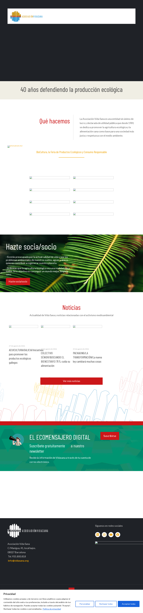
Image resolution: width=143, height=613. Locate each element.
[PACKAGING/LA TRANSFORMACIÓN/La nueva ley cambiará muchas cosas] (87, 334)
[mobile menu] (131, 16)
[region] (71, 601)
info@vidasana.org (18, 560)
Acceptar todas (128, 604)
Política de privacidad (52, 609)
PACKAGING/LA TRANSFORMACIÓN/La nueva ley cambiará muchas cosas (87, 357)
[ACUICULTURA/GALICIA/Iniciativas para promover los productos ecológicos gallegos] (23, 333)
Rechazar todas (106, 604)
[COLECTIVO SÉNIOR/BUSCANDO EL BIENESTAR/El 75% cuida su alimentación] (55, 335)
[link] (49, 179)
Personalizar (84, 604)
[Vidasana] (26, 16)
